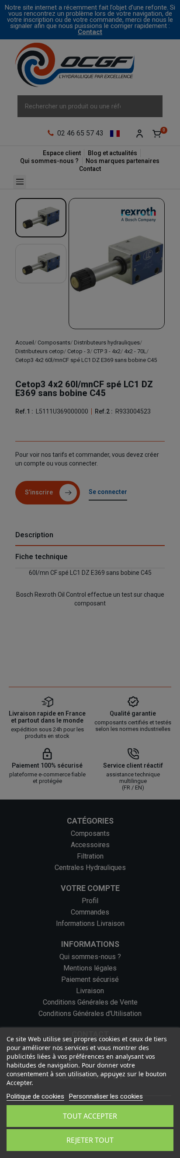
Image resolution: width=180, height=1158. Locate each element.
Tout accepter (90, 1116)
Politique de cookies (35, 1096)
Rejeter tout (90, 1140)
